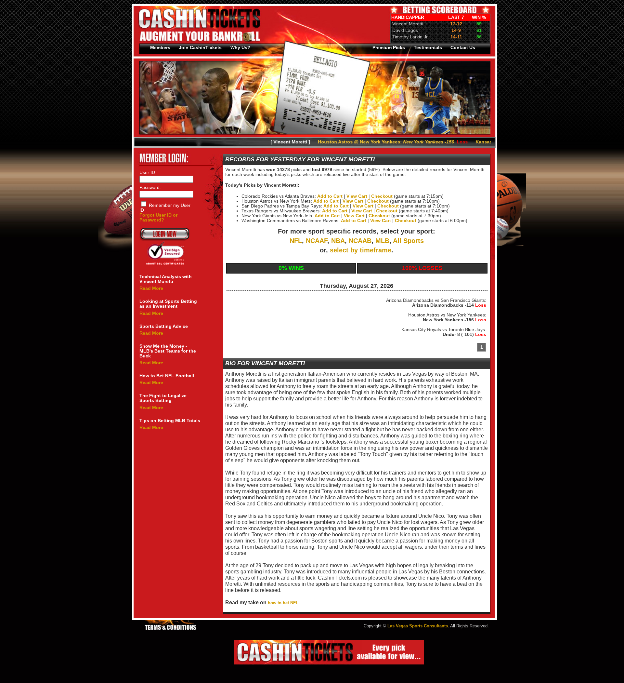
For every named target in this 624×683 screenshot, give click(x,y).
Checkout (382, 196)
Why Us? (240, 47)
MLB (382, 240)
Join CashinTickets (200, 47)
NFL (296, 240)
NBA (338, 240)
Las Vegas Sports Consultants (417, 626)
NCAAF (316, 240)
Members (160, 47)
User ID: (147, 172)
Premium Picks (388, 47)
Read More (151, 288)
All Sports (408, 240)
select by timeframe (360, 250)
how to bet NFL (284, 603)
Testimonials (428, 47)
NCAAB (360, 240)
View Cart (356, 196)
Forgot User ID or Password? (158, 217)
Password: (150, 187)
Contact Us (462, 47)
